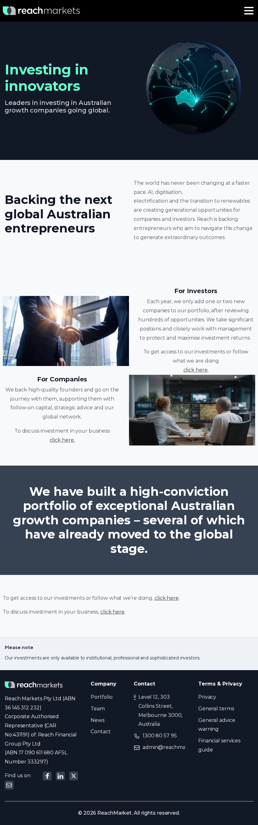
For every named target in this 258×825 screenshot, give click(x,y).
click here (195, 370)
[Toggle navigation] (249, 10)
